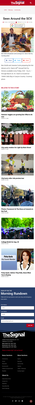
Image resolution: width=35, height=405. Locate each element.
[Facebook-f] (12, 401)
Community (17, 10)
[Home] (2, 10)
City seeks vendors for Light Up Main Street (16, 147)
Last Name (4, 311)
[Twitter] (15, 401)
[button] (4, 2)
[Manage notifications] (31, 401)
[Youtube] (22, 401)
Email (2, 318)
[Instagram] (19, 401)
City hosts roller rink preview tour (12, 178)
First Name (4, 304)
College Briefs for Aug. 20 (10, 242)
